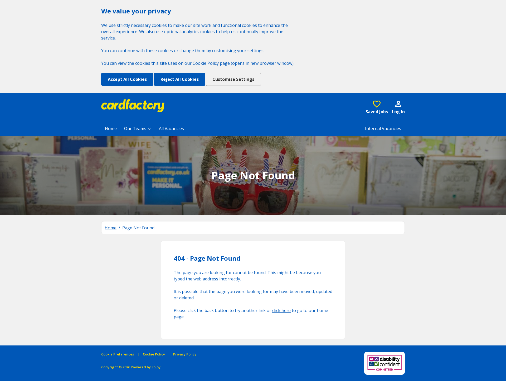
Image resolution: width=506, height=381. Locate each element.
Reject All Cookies (179, 79)
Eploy (156, 367)
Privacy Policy (184, 354)
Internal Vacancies (383, 128)
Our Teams (135, 128)
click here (281, 310)
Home (111, 128)
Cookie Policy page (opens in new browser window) (243, 63)
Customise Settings (233, 79)
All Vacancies (171, 128)
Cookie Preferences (117, 354)
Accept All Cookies (127, 79)
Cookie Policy (154, 354)
